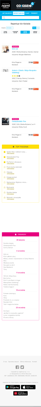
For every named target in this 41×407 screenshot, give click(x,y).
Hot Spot (6, 311)
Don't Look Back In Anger (11, 280)
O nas (5, 361)
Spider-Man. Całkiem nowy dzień (17, 152)
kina (38, 28)
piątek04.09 (25, 32)
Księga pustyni (12, 177)
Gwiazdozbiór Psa (13, 157)
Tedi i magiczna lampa (10, 304)
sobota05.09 (35, 32)
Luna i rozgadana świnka (11, 315)
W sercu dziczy (8, 317)
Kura (4, 296)
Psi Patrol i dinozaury (14, 162)
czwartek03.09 (15, 32)
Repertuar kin (19, 13)
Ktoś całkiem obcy (9, 256)
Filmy (27, 13)
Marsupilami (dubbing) (10, 282)
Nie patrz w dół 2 (9, 265)
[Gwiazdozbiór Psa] (5, 121)
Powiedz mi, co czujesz (11, 300)
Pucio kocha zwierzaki (14, 167)
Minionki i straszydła (14, 197)
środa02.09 (5, 32)
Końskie (9, 28)
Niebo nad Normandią (10, 285)
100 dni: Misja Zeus (9, 276)
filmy (34, 28)
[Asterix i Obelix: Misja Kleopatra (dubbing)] (5, 70)
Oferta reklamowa (25, 361)
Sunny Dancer (8, 247)
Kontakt (34, 361)
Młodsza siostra (8, 263)
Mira (4, 261)
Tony (5, 269)
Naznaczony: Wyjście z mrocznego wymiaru (17, 182)
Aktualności (7, 13)
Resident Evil (7, 302)
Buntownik (10, 187)
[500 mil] (5, 49)
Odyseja (9, 172)
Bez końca (6, 278)
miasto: (3, 28)
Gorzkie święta (12, 192)
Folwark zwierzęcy (9, 293)
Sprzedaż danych (13, 361)
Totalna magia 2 (8, 287)
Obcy (5, 298)
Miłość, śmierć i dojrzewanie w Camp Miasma (18, 259)
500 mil (5, 254)
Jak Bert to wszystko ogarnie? (13, 313)
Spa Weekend (8, 267)
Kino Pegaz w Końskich (16, 63)
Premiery (34, 13)
